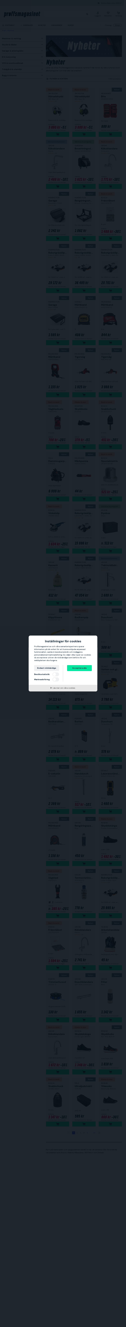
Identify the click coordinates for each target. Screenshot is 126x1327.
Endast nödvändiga (46, 668)
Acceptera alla (79, 668)
